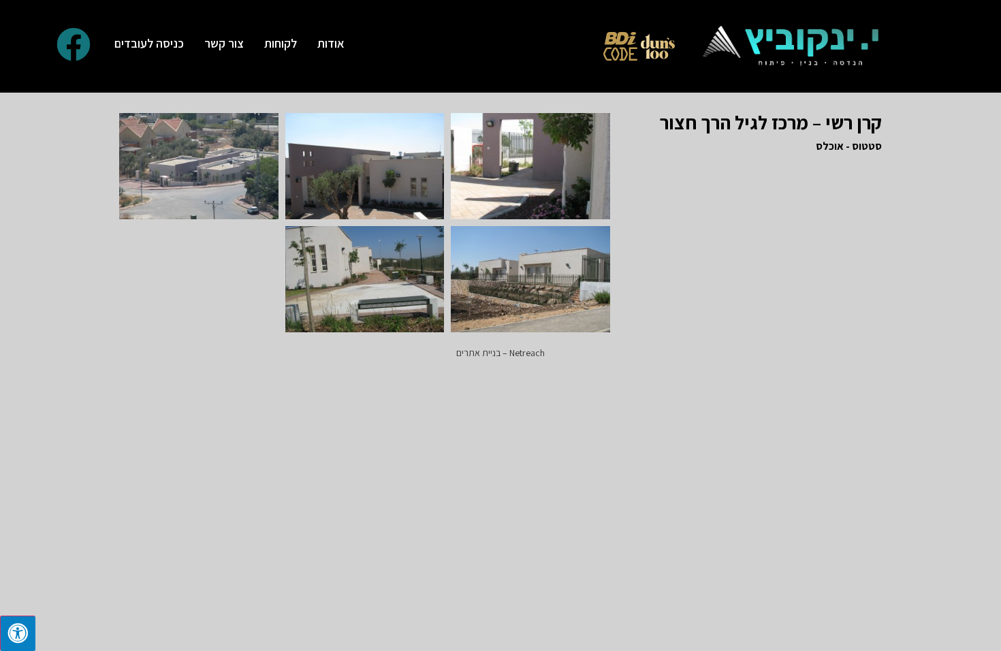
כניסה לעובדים (149, 43)
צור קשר (224, 43)
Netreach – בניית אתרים (500, 353)
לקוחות (280, 43)
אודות (331, 43)
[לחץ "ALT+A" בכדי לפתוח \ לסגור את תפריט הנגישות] (17, 633)
